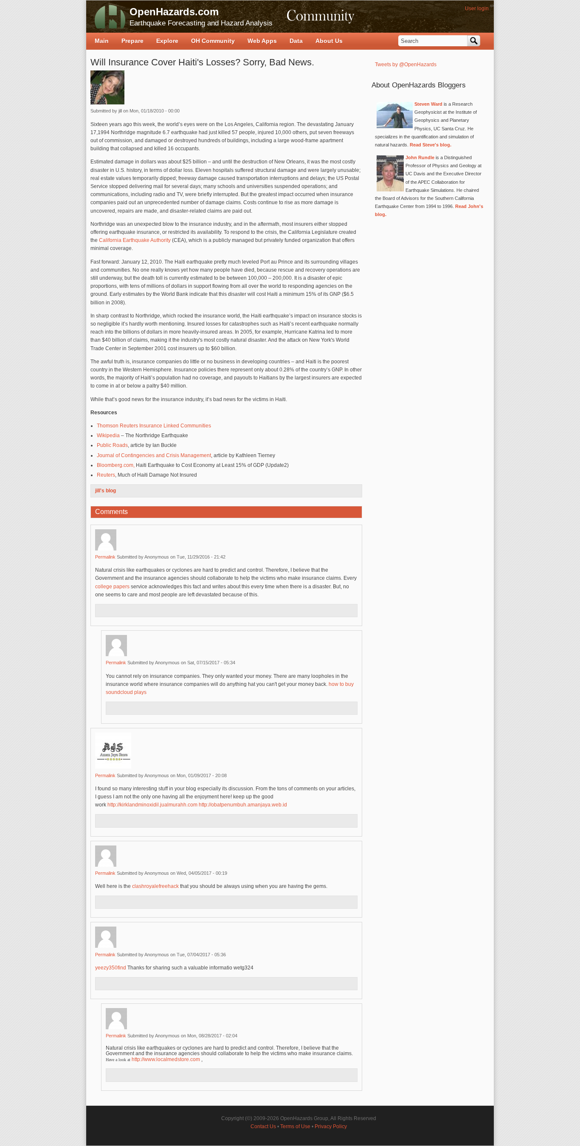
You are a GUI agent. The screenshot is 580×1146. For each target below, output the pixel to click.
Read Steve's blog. (430, 144)
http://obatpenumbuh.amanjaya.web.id (243, 805)
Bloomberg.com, (116, 465)
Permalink (105, 556)
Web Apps (262, 40)
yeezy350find (110, 968)
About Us (329, 40)
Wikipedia (108, 435)
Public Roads (112, 445)
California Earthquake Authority (135, 240)
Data (296, 40)
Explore (167, 40)
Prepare (132, 40)
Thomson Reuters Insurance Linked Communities (154, 426)
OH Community (213, 40)
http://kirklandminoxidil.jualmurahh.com (152, 805)
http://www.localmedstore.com (166, 1059)
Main (102, 40)
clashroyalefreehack (155, 886)
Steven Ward (428, 104)
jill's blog (105, 491)
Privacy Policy (331, 1126)
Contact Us (263, 1126)
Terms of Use (295, 1126)
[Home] (110, 16)
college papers (112, 587)
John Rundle (419, 157)
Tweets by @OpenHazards (405, 64)
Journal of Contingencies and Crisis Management (154, 455)
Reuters (106, 475)
